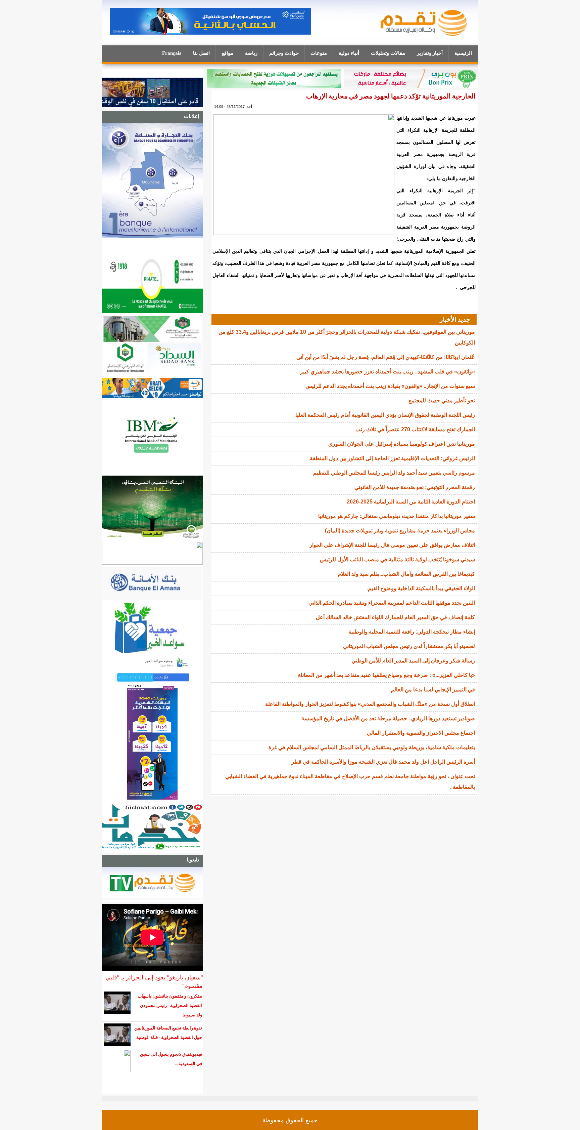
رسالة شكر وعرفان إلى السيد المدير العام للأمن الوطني (413, 660)
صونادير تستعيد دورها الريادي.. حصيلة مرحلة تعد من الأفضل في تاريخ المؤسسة (388, 718)
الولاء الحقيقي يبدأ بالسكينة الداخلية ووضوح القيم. (421, 588)
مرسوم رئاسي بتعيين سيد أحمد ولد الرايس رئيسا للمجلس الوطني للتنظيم (394, 473)
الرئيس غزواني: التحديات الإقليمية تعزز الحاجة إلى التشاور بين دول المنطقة (392, 458)
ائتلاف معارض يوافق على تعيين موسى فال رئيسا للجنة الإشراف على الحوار (392, 545)
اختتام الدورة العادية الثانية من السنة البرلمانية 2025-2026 (411, 502)
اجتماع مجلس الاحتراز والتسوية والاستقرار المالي (421, 733)
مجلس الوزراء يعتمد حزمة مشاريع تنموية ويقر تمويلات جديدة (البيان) (400, 530)
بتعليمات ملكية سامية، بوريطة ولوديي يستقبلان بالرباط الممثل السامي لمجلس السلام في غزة (372, 747)
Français (171, 53)
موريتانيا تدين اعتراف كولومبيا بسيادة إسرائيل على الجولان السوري (401, 444)
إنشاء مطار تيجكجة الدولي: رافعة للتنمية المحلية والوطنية (411, 632)
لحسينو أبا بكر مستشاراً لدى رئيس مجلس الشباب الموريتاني (409, 646)
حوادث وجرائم (284, 53)
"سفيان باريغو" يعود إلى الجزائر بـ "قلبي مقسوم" (154, 981)
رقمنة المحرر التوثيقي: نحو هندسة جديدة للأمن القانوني (414, 487)
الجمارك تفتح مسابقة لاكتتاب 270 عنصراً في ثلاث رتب (415, 429)
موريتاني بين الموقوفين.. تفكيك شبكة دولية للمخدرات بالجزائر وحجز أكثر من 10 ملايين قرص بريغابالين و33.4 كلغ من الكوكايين (347, 337)
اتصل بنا (201, 53)
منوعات (318, 53)
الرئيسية (463, 53)
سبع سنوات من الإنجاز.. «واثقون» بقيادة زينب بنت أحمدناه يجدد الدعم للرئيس (390, 386)
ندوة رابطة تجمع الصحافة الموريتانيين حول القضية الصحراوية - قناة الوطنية (168, 1032)
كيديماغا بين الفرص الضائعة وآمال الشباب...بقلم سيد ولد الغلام (406, 574)
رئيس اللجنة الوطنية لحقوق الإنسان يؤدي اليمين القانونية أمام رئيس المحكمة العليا (385, 415)
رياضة (251, 53)
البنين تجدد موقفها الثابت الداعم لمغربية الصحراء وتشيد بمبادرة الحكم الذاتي (391, 603)
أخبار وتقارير (430, 53)
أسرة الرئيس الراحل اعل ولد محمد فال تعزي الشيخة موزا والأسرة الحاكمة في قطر (383, 762)
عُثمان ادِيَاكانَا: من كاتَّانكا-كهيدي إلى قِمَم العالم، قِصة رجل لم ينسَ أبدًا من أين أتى (385, 357)
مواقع (227, 53)
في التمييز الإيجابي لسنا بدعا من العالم (433, 689)
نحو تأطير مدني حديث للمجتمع (441, 400)
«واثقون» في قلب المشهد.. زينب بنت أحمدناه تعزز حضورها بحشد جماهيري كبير (387, 371)
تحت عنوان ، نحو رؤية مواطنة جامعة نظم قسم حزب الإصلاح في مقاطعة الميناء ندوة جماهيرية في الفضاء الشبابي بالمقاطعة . (350, 781)
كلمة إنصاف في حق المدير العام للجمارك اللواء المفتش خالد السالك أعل (395, 617)
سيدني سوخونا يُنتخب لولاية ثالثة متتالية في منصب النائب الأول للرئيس (397, 559)
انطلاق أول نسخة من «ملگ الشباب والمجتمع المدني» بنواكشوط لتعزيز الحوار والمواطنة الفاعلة (370, 704)
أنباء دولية (349, 53)
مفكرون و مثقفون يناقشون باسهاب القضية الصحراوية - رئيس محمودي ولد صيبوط (170, 1005)
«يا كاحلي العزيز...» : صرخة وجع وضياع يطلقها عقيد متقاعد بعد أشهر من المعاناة (386, 675)
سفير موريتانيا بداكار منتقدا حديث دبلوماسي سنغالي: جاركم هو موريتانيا (396, 516)
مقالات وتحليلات (388, 53)
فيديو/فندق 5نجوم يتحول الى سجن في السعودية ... (171, 1059)
